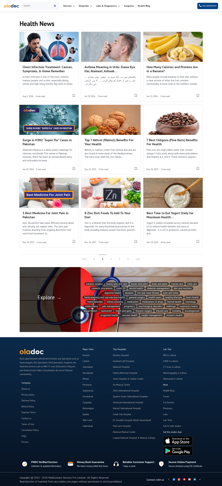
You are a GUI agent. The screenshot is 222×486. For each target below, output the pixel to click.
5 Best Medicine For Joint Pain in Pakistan (45, 215)
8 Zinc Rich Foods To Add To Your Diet (108, 215)
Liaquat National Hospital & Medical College (134, 437)
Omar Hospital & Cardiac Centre (128, 378)
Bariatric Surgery (94, 283)
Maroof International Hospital (127, 408)
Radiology (171, 306)
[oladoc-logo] (11, 6)
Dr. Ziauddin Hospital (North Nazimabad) (132, 420)
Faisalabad (88, 396)
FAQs (23, 436)
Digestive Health (112, 292)
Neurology (190, 301)
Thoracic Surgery (144, 310)
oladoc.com (64, 481)
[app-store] (178, 441)
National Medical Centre (124, 432)
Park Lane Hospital (122, 425)
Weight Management (152, 315)
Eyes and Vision (170, 292)
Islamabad (88, 366)
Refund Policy (27, 406)
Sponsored (106, 310)
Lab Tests (167, 420)
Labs (165, 414)
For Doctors (168, 402)
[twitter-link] (168, 479)
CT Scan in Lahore (171, 366)
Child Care (192, 283)
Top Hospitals (119, 349)
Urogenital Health (109, 315)
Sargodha (87, 402)
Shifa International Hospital (126, 390)
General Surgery (137, 297)
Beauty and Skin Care (116, 283)
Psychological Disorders (150, 306)
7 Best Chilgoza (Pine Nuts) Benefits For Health (172, 142)
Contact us (26, 418)
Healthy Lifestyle (173, 297)
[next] (128, 259)
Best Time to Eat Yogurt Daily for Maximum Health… (170, 215)
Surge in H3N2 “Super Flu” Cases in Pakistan (47, 142)
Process (25, 441)
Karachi (86, 355)
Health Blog (168, 390)
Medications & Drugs (152, 301)
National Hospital (121, 366)
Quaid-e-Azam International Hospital (130, 396)
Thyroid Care (162, 310)
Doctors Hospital (121, 355)
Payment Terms (28, 412)
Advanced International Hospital (128, 402)
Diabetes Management (158, 288)
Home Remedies (95, 301)
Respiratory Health (189, 306)
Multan (86, 378)
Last (138, 259)
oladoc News (91, 306)
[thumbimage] (49, 47)
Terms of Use (27, 424)
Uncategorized (192, 310)
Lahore (86, 361)
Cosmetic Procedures (102, 288)
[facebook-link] (173, 479)
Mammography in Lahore (175, 372)
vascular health (129, 315)
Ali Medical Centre (121, 384)
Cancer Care (177, 283)
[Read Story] (74, 95)
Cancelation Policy (30, 430)
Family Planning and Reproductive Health (104, 297)
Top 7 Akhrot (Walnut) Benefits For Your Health (109, 142)
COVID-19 (121, 288)
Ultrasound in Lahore (173, 378)
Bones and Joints (139, 283)
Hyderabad (88, 425)
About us (25, 388)
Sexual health (90, 310)
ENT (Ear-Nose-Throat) (148, 292)
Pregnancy (129, 306)
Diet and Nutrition (183, 288)
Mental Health (174, 301)
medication (132, 301)
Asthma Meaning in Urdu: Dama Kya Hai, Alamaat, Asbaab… (110, 69)
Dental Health (136, 288)
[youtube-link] (184, 479)
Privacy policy (27, 394)
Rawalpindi (88, 372)
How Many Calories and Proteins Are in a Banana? (172, 69)
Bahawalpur (88, 408)
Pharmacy (167, 408)
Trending (176, 310)
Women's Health (174, 315)
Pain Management (111, 306)
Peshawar (87, 384)
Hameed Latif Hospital (123, 361)
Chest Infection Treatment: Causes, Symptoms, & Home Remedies (47, 69)
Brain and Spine (159, 283)
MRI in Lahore (169, 355)
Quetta (86, 414)
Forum (166, 396)
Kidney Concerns (115, 301)
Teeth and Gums (124, 310)
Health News (155, 297)
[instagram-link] (179, 479)
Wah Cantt (87, 420)
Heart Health (192, 297)
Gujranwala (88, 390)
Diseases (129, 292)
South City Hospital (122, 414)
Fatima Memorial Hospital (125, 372)
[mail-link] (189, 479)
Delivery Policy (28, 400)
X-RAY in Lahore (170, 361)
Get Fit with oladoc (172, 425)
